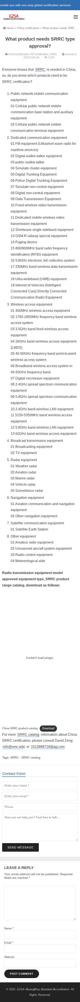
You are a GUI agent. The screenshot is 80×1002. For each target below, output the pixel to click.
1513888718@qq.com (48, 747)
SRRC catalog (28, 734)
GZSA (20, 989)
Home (10, 28)
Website (9, 957)
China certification (28, 28)
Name (8, 928)
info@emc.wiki (14, 747)
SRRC (53, 54)
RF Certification (39, 54)
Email (8, 942)
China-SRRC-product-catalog (20, 728)
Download (48, 728)
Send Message (20, 847)
